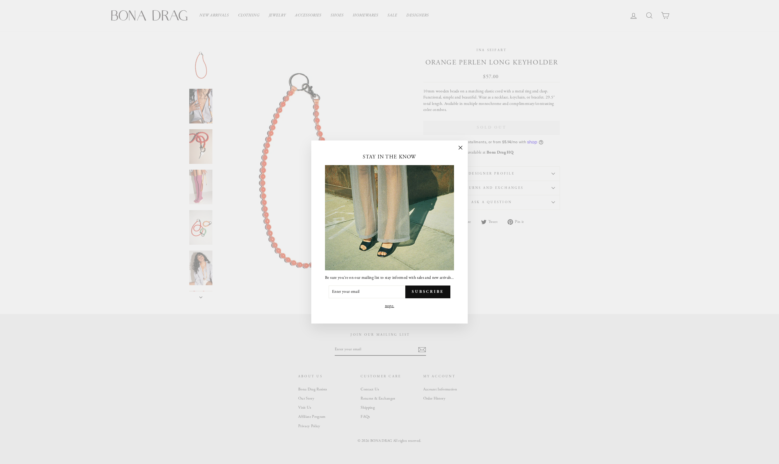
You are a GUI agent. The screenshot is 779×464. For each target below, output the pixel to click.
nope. (389, 306)
